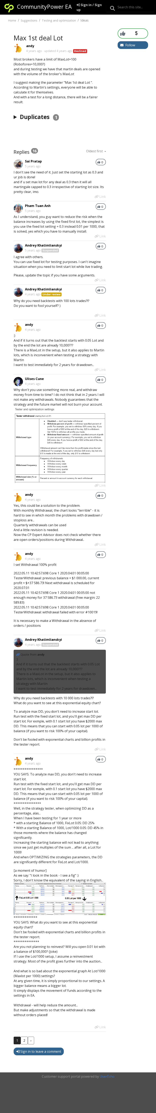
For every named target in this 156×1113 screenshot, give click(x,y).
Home (12, 20)
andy (30, 46)
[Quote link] (18, 654)
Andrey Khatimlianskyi (43, 245)
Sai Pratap (33, 161)
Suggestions (29, 20)
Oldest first (95, 151)
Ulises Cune (34, 379)
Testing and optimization (59, 20)
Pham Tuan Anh (38, 206)
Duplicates (38, 117)
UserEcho (107, 1076)
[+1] (122, 33)
